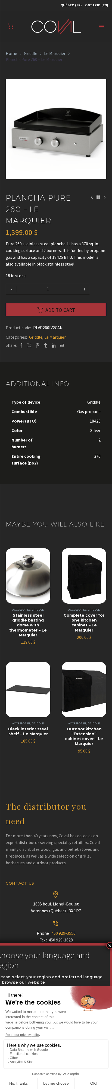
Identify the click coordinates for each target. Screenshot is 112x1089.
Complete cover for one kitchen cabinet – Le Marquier (84, 623)
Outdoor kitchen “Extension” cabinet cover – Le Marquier (84, 736)
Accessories (21, 609)
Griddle (30, 53)
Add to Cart (56, 310)
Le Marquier (55, 53)
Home (11, 53)
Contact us (20, 883)
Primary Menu (101, 26)
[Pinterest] (37, 345)
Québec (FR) (71, 5)
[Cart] (10, 26)
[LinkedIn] (54, 345)
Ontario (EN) (96, 5)
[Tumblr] (46, 345)
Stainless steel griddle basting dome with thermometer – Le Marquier (28, 625)
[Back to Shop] (98, 197)
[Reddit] (62, 345)
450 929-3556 (63, 933)
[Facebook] (21, 345)
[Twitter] (29, 345)
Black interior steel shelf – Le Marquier (28, 731)
